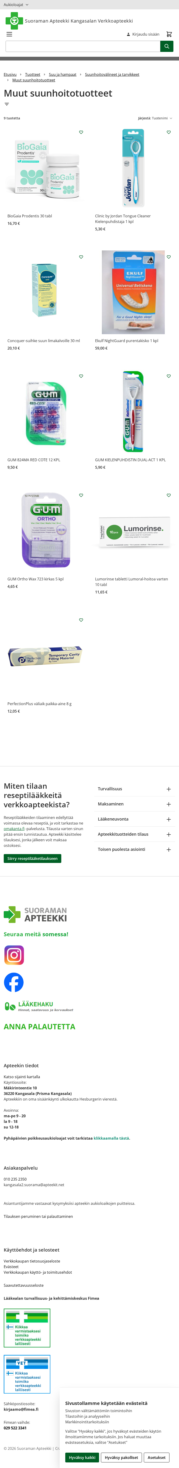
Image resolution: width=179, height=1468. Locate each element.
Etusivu (10, 74)
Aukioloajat (13, 4)
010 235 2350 (15, 1179)
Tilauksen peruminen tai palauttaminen (38, 1216)
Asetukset (156, 1457)
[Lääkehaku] (89, 1006)
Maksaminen (111, 804)
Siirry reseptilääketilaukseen (32, 858)
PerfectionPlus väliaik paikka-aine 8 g (39, 703)
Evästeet (11, 1266)
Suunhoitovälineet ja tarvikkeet (112, 74)
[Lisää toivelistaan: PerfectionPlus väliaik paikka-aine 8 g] (81, 620)
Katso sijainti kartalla (22, 1076)
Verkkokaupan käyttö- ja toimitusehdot (38, 1272)
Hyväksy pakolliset (121, 1457)
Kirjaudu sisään (145, 34)
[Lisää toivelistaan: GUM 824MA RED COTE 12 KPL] (81, 376)
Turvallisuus (110, 788)
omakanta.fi (14, 828)
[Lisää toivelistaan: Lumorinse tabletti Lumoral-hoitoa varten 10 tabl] (168, 495)
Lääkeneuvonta (113, 819)
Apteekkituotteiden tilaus (123, 834)
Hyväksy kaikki (82, 1457)
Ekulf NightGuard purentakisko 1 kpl (126, 340)
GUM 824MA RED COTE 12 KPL (33, 459)
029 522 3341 (15, 1428)
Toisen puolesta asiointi (121, 849)
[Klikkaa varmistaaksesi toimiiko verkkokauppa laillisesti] (89, 1328)
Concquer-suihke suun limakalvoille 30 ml (43, 340)
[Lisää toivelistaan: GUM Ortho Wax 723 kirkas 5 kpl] (81, 495)
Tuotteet (32, 74)
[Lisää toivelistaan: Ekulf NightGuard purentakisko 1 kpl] (168, 257)
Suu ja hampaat (62, 74)
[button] (89, 104)
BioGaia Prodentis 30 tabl (29, 216)
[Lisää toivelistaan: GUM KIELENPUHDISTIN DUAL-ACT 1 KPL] (168, 376)
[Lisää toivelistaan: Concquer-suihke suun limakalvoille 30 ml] (81, 257)
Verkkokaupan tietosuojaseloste (32, 1261)
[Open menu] (9, 34)
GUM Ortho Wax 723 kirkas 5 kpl (35, 579)
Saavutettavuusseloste (24, 1285)
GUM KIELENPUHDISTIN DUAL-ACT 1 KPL (130, 459)
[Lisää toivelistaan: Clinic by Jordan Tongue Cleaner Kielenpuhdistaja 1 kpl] (168, 132)
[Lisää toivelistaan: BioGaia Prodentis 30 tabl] (81, 132)
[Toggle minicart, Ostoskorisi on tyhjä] (169, 34)
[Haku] (166, 46)
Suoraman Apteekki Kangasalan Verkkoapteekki (79, 21)
